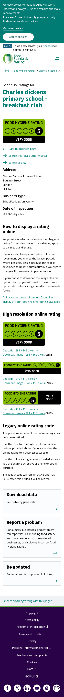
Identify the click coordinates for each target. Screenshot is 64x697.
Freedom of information (31, 628)
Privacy (32, 641)
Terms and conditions (32, 634)
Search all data (17, 162)
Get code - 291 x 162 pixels (19, 350)
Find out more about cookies (20, 21)
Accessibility (32, 620)
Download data (22, 494)
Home (6, 70)
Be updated (18, 567)
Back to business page (22, 149)
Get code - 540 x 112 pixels (19, 379)
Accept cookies (18, 37)
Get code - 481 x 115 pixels (19, 409)
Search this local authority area (28, 155)
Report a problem (24, 522)
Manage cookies (13, 28)
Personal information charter (31, 649)
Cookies (32, 662)
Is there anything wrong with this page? (27, 601)
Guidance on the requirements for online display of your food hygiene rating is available (31, 300)
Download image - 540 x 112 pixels (24, 383)
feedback (48, 45)
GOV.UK (31, 678)
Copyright (32, 613)
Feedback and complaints (32, 655)
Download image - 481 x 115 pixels (24, 413)
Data (31, 670)
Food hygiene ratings (24, 70)
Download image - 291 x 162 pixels (24, 354)
